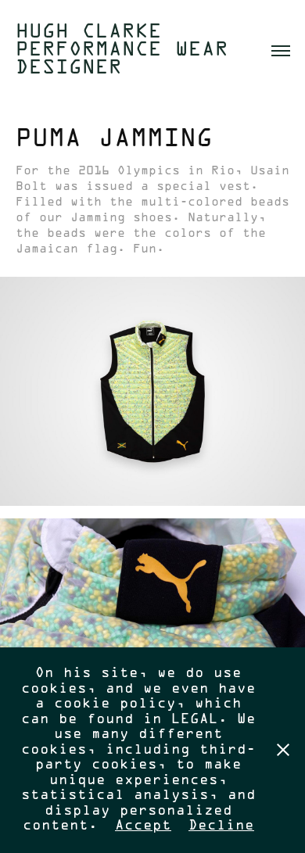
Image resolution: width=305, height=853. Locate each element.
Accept (143, 826)
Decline (221, 826)
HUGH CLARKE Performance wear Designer (129, 50)
